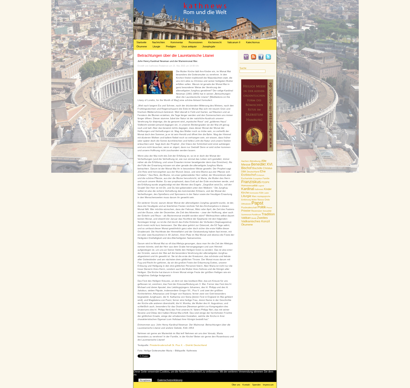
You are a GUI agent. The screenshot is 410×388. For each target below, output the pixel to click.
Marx (254, 196)
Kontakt (246, 385)
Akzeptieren (145, 380)
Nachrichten (158, 42)
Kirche (245, 192)
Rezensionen (195, 42)
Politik (262, 207)
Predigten (171, 46)
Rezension (256, 211)
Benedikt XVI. (262, 164)
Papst (257, 203)
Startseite (141, 42)
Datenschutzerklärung (169, 380)
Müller (254, 200)
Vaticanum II (233, 42)
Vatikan (246, 217)
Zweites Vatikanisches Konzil (255, 219)
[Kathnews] (205, 38)
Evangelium (257, 178)
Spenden (256, 385)
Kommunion (254, 193)
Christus (267, 168)
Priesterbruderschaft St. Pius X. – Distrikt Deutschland (178, 345)
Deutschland (253, 171)
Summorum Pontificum (251, 215)
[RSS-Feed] (253, 59)
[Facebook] (261, 59)
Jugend (261, 186)
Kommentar (177, 42)
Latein (266, 193)
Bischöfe (257, 168)
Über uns (236, 385)
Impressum (268, 385)
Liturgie (156, 46)
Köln (261, 193)
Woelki (253, 218)
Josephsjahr (208, 46)
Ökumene (141, 46)
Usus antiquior (189, 46)
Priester (246, 210)
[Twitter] (268, 59)
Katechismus (253, 42)
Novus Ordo (264, 199)
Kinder (268, 189)
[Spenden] (246, 59)
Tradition (268, 214)
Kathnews (259, 189)
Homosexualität (249, 185)
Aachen (245, 161)
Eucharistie (246, 178)
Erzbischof (248, 174)
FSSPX (265, 182)
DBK (243, 171)
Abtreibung (255, 161)
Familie (266, 178)
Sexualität (267, 211)
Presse (269, 208)
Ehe (263, 171)
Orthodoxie (246, 204)
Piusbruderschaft (249, 207)
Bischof (246, 168)
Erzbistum (260, 175)
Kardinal (247, 189)
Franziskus (251, 181)
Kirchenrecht (214, 42)
